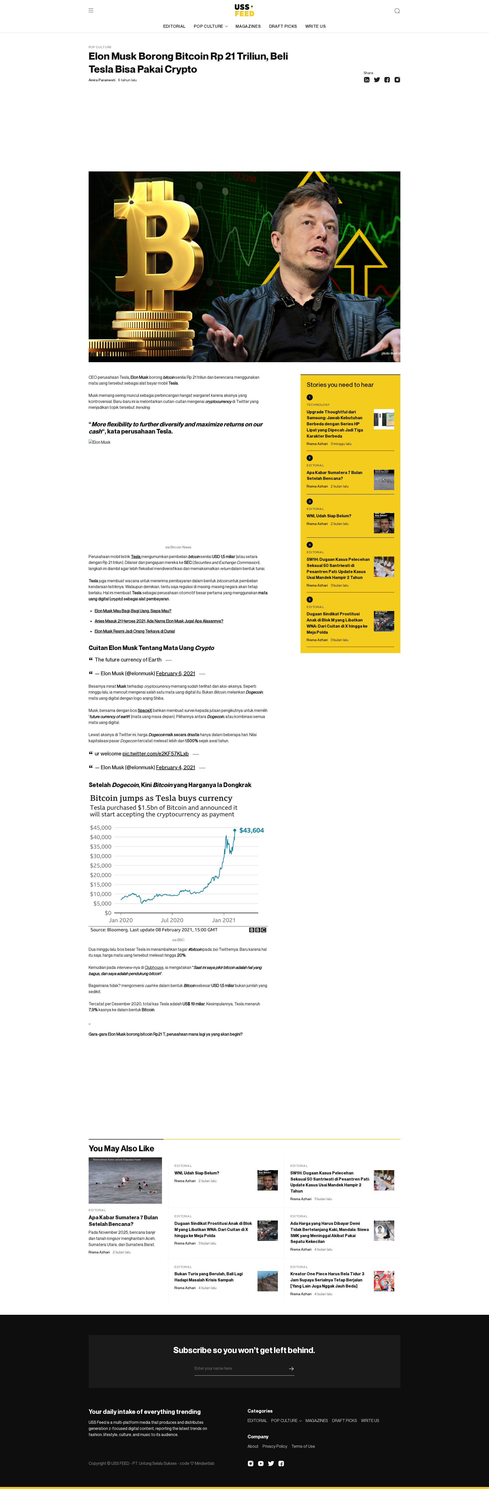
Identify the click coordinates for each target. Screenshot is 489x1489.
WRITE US (315, 26)
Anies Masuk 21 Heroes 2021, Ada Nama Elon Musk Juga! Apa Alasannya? (159, 621)
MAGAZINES (248, 26)
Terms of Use (303, 1446)
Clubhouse (154, 967)
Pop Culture (100, 47)
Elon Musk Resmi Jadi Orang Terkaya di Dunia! (135, 631)
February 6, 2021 (175, 673)
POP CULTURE (208, 26)
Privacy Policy (275, 1446)
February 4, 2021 (175, 767)
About (253, 1446)
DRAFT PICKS (283, 26)
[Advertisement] (244, 133)
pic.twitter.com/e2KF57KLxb (156, 754)
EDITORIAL (174, 26)
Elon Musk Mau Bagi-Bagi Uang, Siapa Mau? (133, 610)
